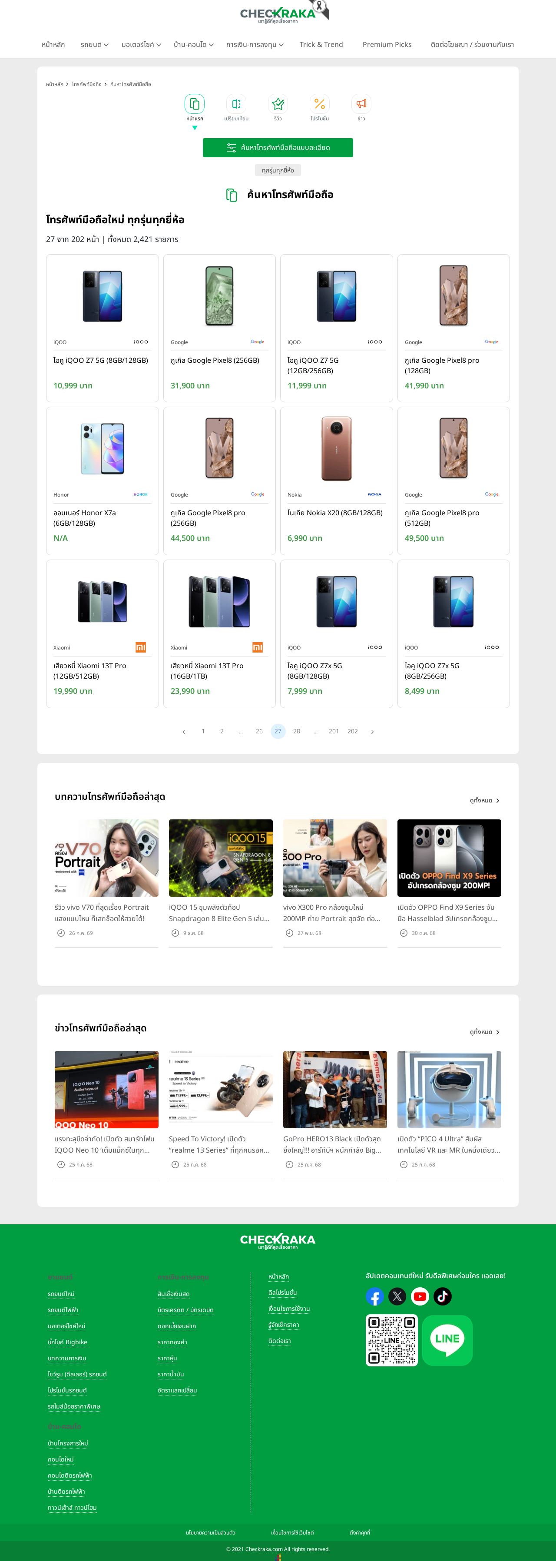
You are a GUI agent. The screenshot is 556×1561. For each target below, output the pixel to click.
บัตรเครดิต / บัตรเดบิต (186, 1310)
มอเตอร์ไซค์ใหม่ (67, 1326)
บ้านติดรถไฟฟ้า (66, 1491)
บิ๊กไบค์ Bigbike (67, 1342)
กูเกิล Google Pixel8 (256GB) (215, 360)
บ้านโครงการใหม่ (68, 1443)
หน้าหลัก (53, 45)
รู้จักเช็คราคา (283, 1324)
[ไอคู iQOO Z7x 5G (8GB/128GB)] (337, 603)
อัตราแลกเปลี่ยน (177, 1390)
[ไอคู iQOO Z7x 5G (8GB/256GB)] (454, 603)
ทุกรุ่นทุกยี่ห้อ (278, 170)
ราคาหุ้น (167, 1358)
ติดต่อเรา (279, 1341)
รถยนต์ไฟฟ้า (63, 1310)
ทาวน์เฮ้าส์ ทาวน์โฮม (72, 1507)
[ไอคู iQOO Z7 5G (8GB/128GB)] (102, 298)
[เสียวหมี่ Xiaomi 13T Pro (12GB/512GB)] (102, 603)
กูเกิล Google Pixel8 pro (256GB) (208, 518)
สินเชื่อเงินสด (174, 1294)
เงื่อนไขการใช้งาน (289, 1308)
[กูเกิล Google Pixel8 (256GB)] (220, 298)
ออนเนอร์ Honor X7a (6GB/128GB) (84, 518)
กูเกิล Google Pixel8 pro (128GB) (442, 365)
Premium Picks (387, 45)
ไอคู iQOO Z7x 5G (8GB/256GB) (432, 671)
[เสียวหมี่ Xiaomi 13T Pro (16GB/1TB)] (220, 603)
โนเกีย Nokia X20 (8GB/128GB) (335, 513)
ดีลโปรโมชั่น (282, 1292)
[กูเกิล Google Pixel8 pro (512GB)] (454, 451)
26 (259, 731)
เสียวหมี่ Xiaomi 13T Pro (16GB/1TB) (207, 671)
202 (353, 731)
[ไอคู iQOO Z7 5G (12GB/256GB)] (337, 298)
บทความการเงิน (67, 1358)
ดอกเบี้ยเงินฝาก (177, 1326)
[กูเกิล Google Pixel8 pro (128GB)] (454, 298)
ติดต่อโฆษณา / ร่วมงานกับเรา (472, 45)
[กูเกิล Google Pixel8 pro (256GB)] (220, 451)
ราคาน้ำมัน (171, 1374)
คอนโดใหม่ (61, 1459)
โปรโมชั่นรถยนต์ (67, 1390)
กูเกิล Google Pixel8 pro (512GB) (442, 518)
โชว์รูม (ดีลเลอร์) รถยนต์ (77, 1374)
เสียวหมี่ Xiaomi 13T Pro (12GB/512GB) (89, 671)
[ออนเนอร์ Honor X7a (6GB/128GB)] (102, 451)
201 (334, 731)
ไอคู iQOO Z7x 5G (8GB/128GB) (315, 671)
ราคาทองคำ (172, 1342)
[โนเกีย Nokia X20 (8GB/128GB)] (337, 451)
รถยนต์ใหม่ (61, 1294)
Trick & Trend (321, 45)
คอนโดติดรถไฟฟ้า (70, 1475)
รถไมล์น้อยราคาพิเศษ (74, 1406)
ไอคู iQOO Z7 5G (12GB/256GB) (313, 365)
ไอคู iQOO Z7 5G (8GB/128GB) (100, 360)
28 (296, 731)
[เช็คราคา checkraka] (278, 15)
